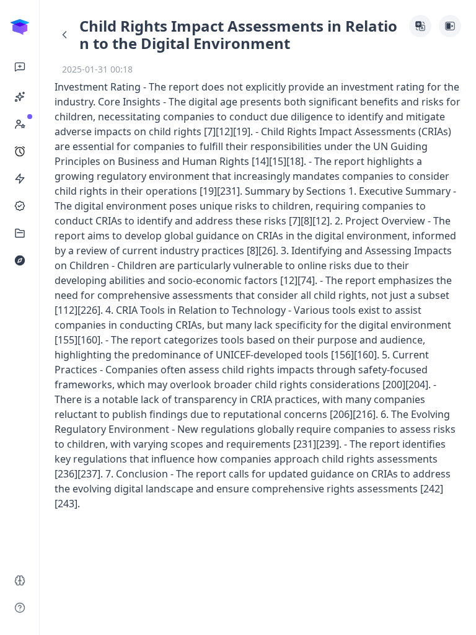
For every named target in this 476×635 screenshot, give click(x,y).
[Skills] (20, 178)
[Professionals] (20, 124)
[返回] (64, 35)
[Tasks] (20, 151)
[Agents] (20, 96)
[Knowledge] (20, 233)
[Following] (20, 205)
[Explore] (20, 260)
